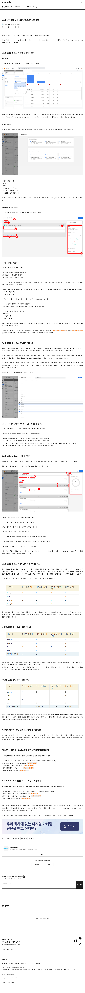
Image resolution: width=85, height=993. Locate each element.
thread (9, 978)
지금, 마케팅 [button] (10, 7)
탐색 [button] (5, 7)
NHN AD (5, 959)
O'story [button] (35, 7)
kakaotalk (14, 978)
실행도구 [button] (29, 7)
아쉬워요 (48, 864)
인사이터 (23, 7)
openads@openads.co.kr (76, 969)
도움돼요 (37, 864)
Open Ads (6, 2)
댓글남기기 (79, 884)
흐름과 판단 (17, 7)
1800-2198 (63, 969)
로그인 (82, 2)
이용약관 (3, 975)
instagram (4, 978)
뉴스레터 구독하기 (6, 949)
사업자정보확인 (18, 969)
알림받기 (42, 854)
